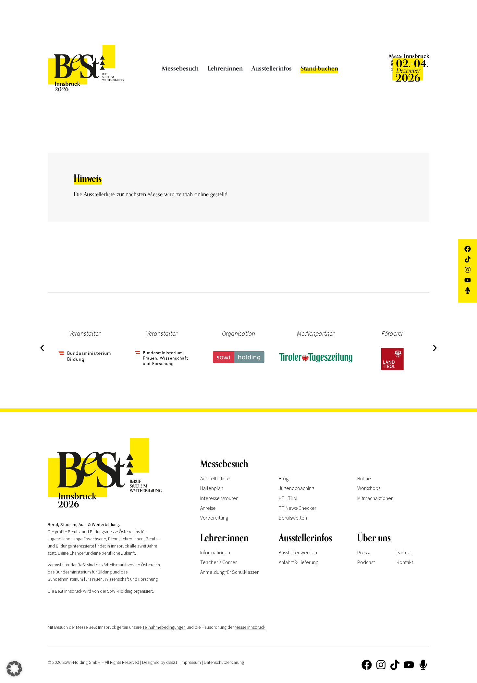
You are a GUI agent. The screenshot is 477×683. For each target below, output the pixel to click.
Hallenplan (211, 488)
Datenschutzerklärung (224, 662)
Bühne (364, 478)
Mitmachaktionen (375, 498)
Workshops (368, 488)
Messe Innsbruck (250, 627)
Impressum (190, 662)
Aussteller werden (298, 552)
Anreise (208, 508)
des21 (171, 662)
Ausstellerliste (215, 478)
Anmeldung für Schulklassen (230, 572)
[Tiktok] (395, 664)
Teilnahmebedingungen (164, 627)
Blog (283, 478)
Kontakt (405, 562)
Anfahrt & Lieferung (298, 562)
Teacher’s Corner (218, 562)
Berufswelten (293, 517)
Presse (364, 552)
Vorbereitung (214, 517)
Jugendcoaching (296, 488)
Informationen (215, 552)
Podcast (366, 562)
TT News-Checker (297, 508)
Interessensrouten (219, 498)
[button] (42, 348)
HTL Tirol (288, 498)
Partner (404, 552)
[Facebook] (367, 664)
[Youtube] (409, 664)
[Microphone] (423, 664)
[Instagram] (380, 664)
